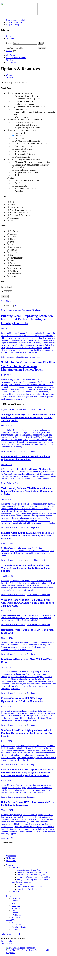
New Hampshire (16, 258)
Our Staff (10, 60)
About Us (10, 38)
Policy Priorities (16, 207)
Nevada (13, 255)
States (8, 36)
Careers (15, 929)
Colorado (13, 234)
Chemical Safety (22, 109)
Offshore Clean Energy (24, 101)
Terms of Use (6, 943)
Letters (12, 204)
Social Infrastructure (23, 149)
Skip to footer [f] (13, 25)
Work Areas (11, 865)
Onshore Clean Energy (24, 104)
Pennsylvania (15, 266)
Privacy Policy (7, 941)
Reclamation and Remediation (27, 125)
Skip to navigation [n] (15, 20)
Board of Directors (19, 927)
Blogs (19, 884)
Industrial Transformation (25, 170)
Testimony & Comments (20, 215)
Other (12, 178)
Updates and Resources (16, 57)
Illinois (12, 239)
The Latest (14, 218)
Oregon (13, 263)
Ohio (12, 260)
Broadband (19, 183)
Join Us (9, 48)
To (2, 291)
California (14, 231)
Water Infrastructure (23, 157)
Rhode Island (15, 268)
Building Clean (21, 133)
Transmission (20, 151)
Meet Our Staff (18, 925)
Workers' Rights (21, 117)
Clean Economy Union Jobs (21, 93)
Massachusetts (15, 247)
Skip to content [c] (14, 22)
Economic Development (25, 122)
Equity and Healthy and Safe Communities (27, 106)
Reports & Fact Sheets (19, 212)
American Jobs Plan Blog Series (28, 180)
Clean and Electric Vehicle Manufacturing (32, 162)
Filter (10, 78)
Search (9, 43)
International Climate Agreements (29, 98)
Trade (17, 175)
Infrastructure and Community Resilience (27, 130)
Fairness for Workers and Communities (26, 119)
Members (15, 922)
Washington (14, 271)
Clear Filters (6, 301)
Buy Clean (19, 138)
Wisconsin (14, 276)
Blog (12, 202)
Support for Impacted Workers (27, 127)
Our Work (10, 55)
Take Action (11, 62)
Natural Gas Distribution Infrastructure (31, 143)
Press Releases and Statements (29, 887)
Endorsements (21, 186)
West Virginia (15, 274)
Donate (9, 50)
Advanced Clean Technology (27, 96)
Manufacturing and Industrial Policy (25, 159)
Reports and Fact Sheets (27, 889)
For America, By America (25, 188)
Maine (12, 244)
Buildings (19, 135)
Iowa (12, 242)
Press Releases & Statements (21, 210)
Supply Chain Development (26, 172)
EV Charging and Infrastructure (28, 141)
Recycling (19, 191)
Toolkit (13, 220)
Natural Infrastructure (24, 146)
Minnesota (14, 252)
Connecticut (15, 236)
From (3, 287)
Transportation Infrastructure (27, 154)
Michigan (13, 250)
